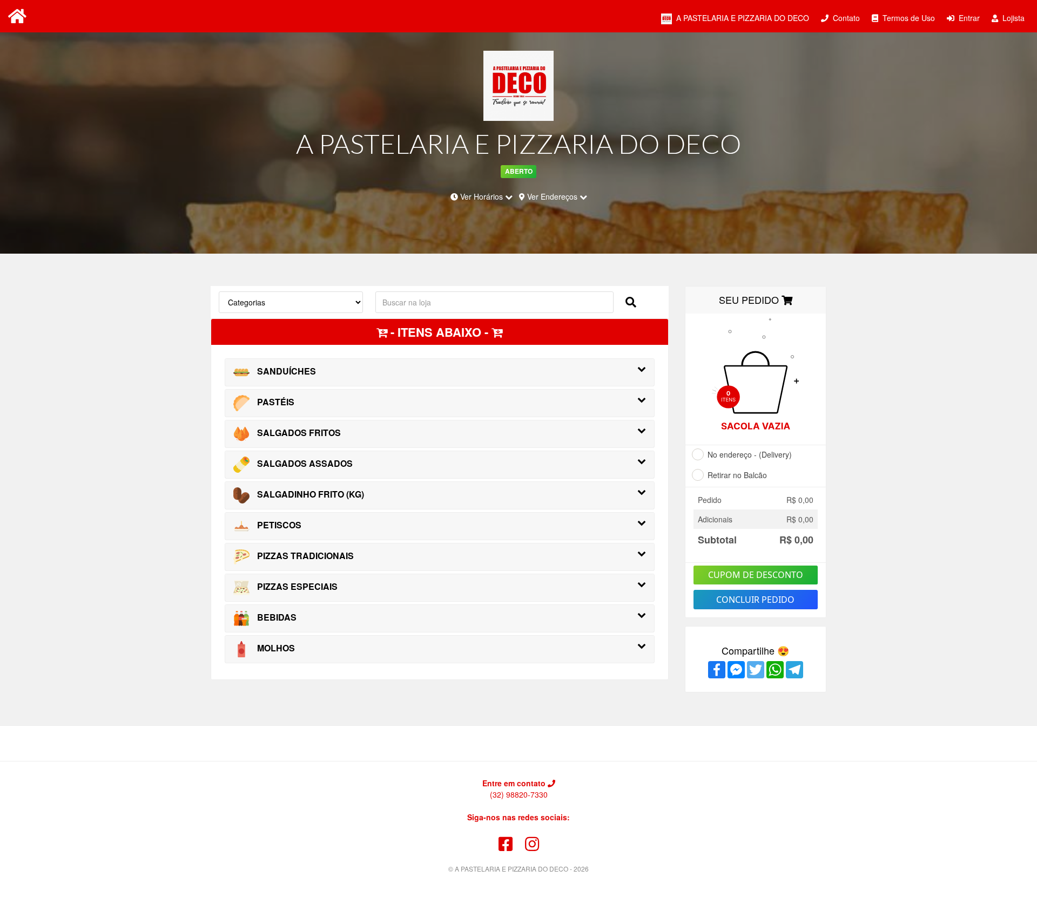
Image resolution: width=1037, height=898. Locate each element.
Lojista (1012, 17)
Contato (845, 17)
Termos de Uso (907, 17)
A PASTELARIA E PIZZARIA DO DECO (741, 17)
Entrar (968, 17)
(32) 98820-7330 (519, 794)
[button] (630, 301)
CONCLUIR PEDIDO (755, 600)
